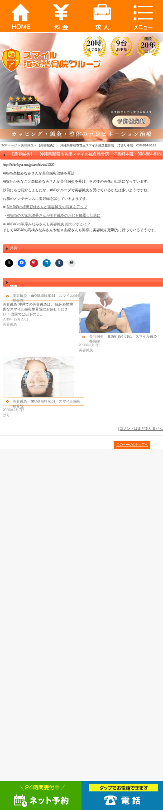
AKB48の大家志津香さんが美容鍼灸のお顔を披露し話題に (54, 215)
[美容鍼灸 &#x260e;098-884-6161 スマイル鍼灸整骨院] (41, 309)
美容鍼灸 (27, 145)
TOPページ (9, 145)
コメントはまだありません (141, 429)
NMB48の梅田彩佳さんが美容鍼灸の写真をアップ (47, 207)
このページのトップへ (132, 444)
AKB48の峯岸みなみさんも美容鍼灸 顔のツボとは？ (49, 224)
